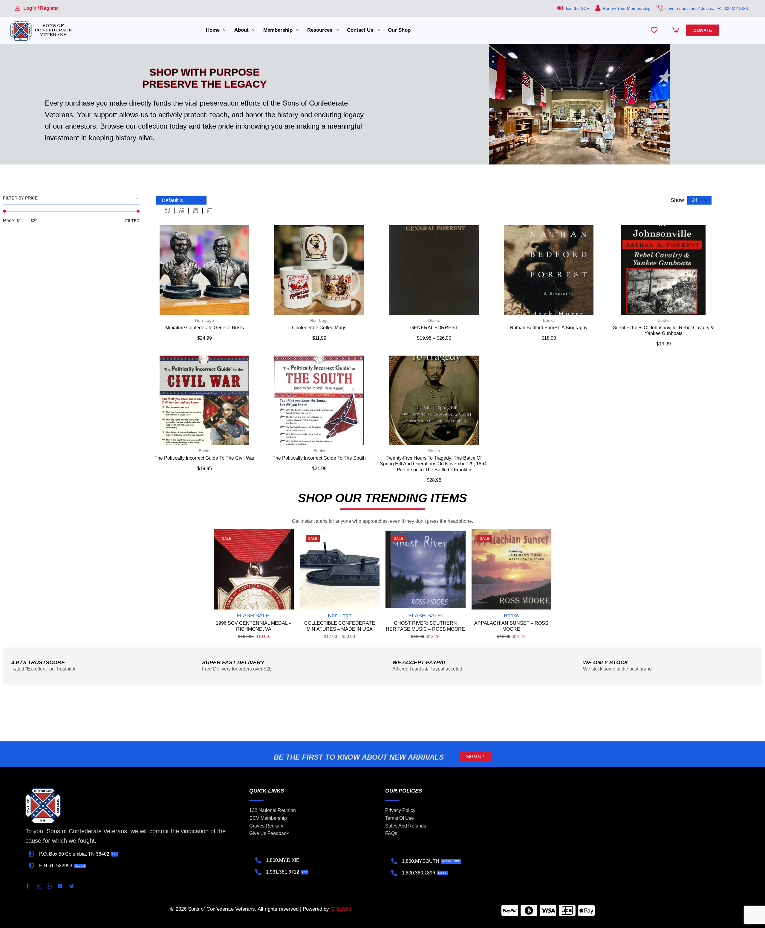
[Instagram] (49, 886)
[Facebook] (27, 886)
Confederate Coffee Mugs (319, 327)
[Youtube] (60, 886)
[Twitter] (38, 886)
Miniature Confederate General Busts (204, 327)
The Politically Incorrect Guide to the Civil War (204, 458)
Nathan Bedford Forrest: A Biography (548, 327)
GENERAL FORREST (434, 327)
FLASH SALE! (254, 615)
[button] (37, 8)
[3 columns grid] (181, 210)
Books (434, 320)
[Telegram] (70, 886)
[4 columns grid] (195, 210)
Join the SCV (577, 8)
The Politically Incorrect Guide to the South (319, 458)
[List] (209, 210)
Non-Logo (204, 320)
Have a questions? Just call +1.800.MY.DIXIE (707, 8)
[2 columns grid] (167, 210)
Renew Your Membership (627, 8)
